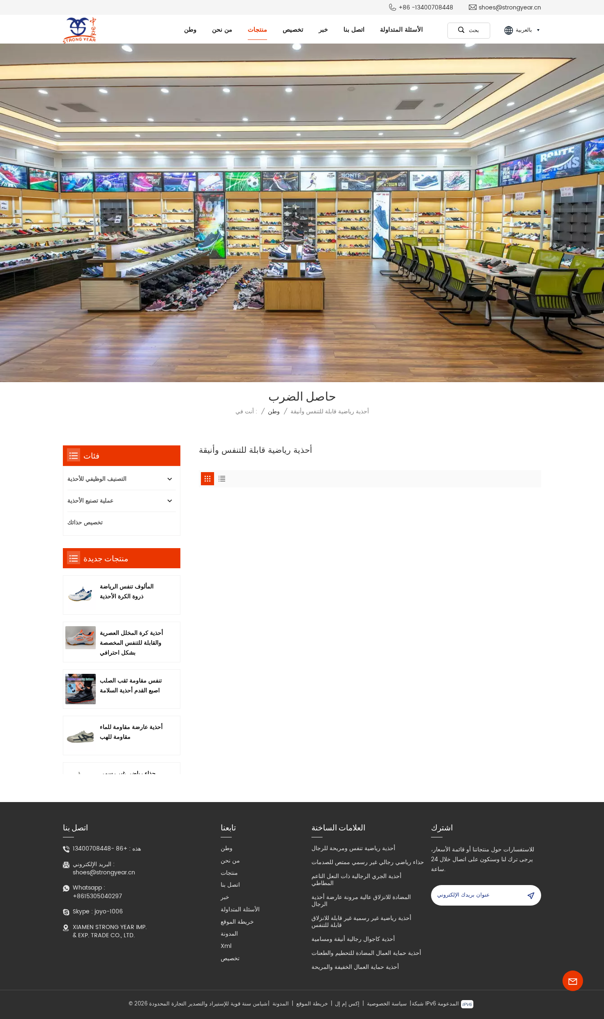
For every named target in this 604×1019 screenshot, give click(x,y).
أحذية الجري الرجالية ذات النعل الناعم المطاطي (356, 880)
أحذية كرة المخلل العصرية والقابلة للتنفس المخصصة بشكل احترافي (131, 642)
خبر (323, 30)
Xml (226, 946)
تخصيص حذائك (85, 522)
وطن (190, 30)
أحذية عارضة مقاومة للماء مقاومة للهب (131, 732)
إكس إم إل (347, 1004)
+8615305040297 (97, 896)
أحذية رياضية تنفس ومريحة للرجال (353, 848)
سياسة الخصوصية (387, 1004)
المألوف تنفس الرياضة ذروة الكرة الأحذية (127, 591)
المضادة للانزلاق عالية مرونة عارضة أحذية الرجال (361, 901)
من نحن (222, 30)
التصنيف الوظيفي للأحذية (97, 479)
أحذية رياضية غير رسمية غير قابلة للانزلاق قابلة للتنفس (361, 922)
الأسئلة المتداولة (401, 30)
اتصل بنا (353, 30)
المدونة (229, 933)
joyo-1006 (109, 911)
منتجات (257, 30)
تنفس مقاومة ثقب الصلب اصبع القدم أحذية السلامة (131, 685)
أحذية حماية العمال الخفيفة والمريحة (355, 967)
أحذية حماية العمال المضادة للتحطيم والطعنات (366, 953)
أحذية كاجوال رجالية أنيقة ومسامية (353, 939)
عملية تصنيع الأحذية (90, 500)
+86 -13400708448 (426, 8)
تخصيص (293, 30)
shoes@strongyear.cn (510, 8)
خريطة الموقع (237, 921)
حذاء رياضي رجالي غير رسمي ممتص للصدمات (367, 862)
